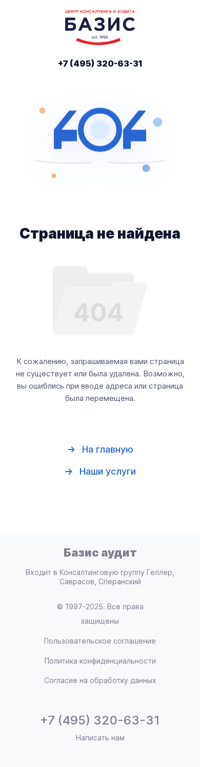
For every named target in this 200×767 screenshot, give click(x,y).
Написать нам (100, 737)
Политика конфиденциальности (100, 660)
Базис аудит (100, 552)
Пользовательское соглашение (100, 640)
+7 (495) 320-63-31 (100, 63)
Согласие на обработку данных (100, 680)
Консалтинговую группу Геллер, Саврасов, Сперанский (117, 577)
